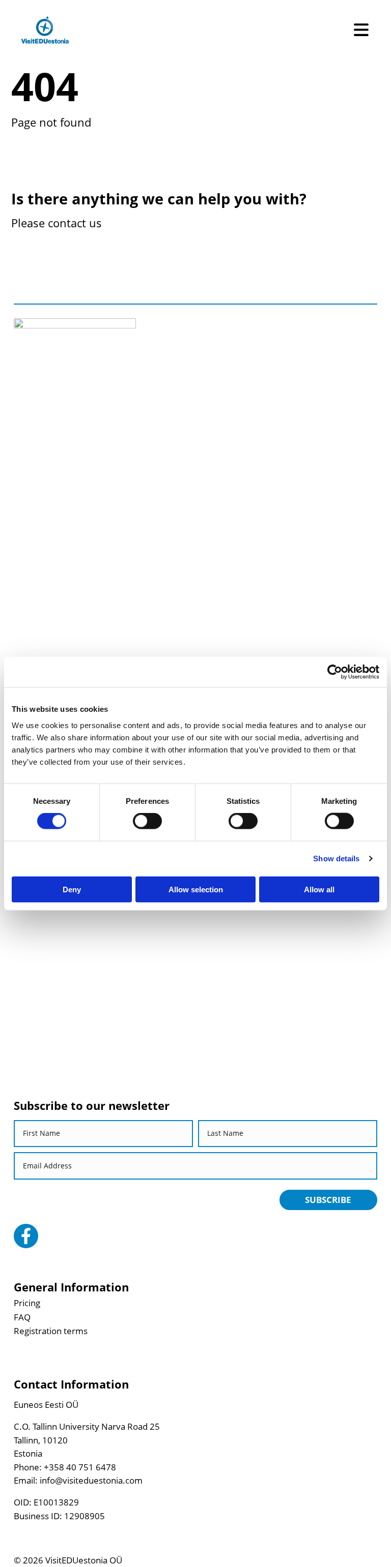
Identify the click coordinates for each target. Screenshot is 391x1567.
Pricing (27, 1303)
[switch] (147, 821)
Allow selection (196, 889)
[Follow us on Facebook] (26, 1236)
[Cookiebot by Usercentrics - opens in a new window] (334, 672)
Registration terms (51, 1331)
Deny (72, 889)
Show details (336, 858)
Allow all (319, 889)
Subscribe (328, 1200)
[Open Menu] (361, 30)
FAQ (22, 1317)
